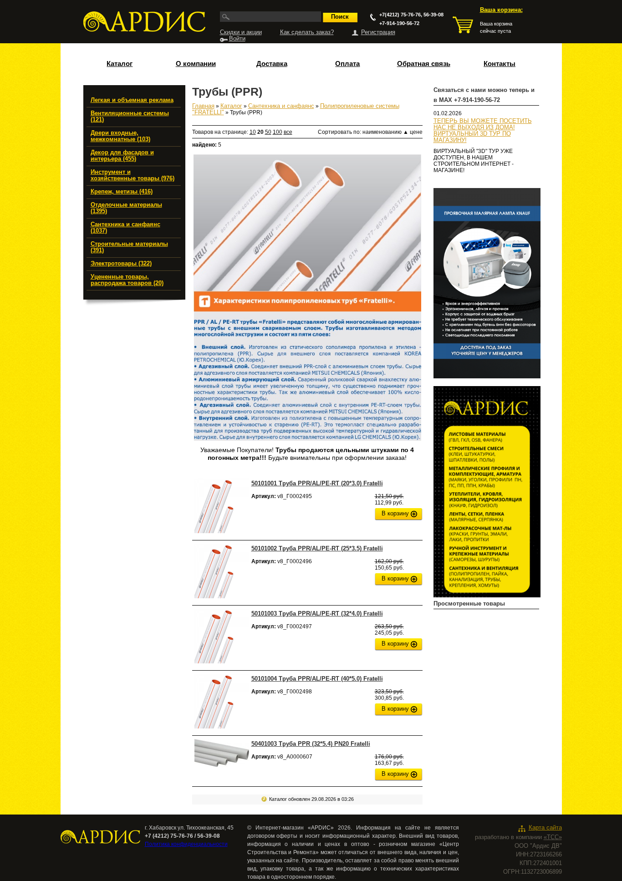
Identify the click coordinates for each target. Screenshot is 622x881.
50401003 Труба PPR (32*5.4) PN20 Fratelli (310, 743)
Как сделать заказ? (307, 32)
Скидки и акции (241, 32)
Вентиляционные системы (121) (130, 116)
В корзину (395, 513)
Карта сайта (545, 828)
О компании (196, 63)
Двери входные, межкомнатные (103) (120, 136)
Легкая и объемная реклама (132, 100)
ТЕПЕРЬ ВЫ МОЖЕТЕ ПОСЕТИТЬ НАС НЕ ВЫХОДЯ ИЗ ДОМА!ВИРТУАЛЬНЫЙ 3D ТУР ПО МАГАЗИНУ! (482, 130)
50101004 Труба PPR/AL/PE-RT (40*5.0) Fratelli (317, 678)
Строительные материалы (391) (129, 247)
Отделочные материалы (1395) (126, 208)
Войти (237, 39)
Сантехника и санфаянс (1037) (125, 227)
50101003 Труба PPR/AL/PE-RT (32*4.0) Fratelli (317, 613)
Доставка (271, 63)
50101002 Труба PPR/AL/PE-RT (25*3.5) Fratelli (317, 548)
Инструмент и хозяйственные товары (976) (132, 175)
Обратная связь (423, 63)
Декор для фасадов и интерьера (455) (122, 155)
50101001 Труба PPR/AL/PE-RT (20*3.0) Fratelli (317, 483)
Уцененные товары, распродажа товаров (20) (127, 280)
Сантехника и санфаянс (281, 106)
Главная (203, 106)
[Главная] (144, 21)
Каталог (120, 63)
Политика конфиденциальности (186, 844)
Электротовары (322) (121, 263)
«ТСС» (553, 837)
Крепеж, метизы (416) (122, 191)
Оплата (347, 63)
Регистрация (378, 32)
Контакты (499, 63)
